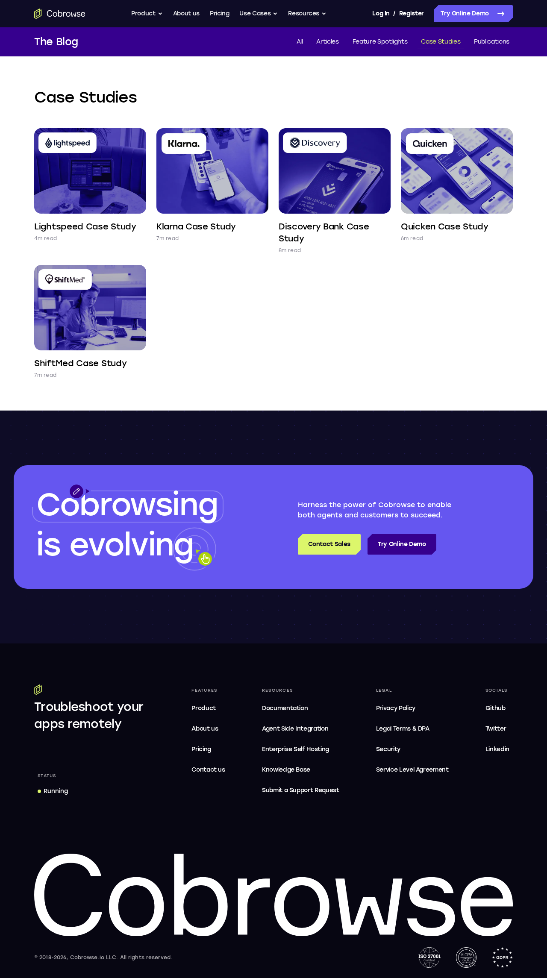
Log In (380, 13)
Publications (491, 41)
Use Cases (255, 13)
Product (143, 13)
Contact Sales (329, 544)
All (300, 41)
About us (186, 13)
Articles (327, 41)
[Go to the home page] (59, 14)
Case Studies (440, 41)
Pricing (219, 13)
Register (411, 13)
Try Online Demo (465, 13)
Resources (303, 13)
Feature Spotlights (380, 41)
